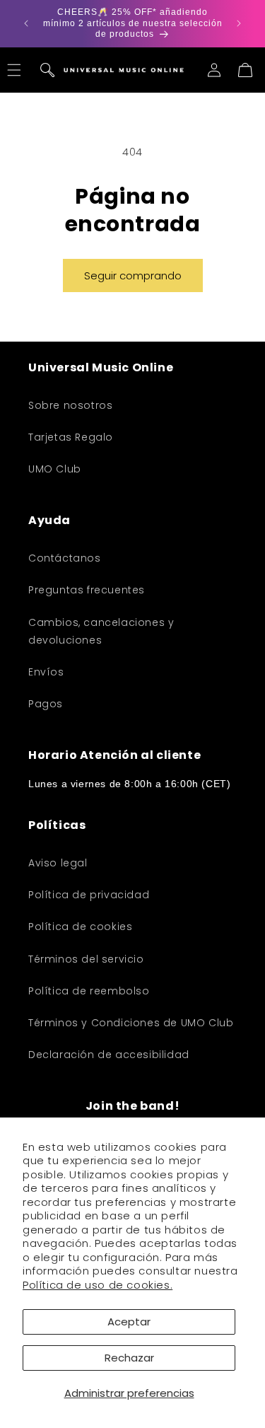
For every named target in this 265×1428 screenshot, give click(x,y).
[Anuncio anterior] (26, 23)
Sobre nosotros (70, 405)
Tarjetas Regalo (70, 437)
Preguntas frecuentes (86, 590)
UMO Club (54, 469)
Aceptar (129, 1321)
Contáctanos (64, 558)
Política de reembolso (89, 991)
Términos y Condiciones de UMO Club (130, 1023)
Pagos (45, 704)
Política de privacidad (88, 895)
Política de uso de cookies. (97, 1284)
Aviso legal (58, 863)
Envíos (46, 672)
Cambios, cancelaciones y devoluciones (101, 631)
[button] (47, 70)
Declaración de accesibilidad (108, 1054)
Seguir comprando (133, 275)
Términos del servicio (86, 959)
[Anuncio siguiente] (238, 23)
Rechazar (129, 1357)
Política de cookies (80, 926)
